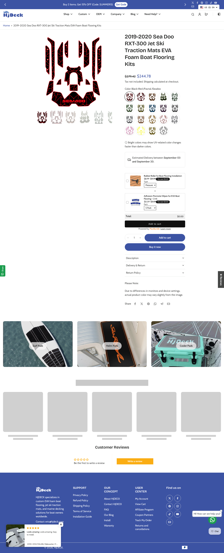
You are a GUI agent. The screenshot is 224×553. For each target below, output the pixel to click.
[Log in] (199, 14)
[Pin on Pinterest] (148, 303)
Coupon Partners (144, 514)
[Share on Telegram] (161, 303)
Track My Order (143, 520)
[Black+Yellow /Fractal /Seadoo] (141, 108)
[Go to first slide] (185, 4)
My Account (141, 498)
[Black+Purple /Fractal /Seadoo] (163, 108)
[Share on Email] (168, 303)
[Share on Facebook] (135, 303)
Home (6, 25)
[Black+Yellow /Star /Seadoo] (152, 130)
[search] (192, 14)
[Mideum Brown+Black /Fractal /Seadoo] (141, 119)
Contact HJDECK (113, 504)
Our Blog (109, 514)
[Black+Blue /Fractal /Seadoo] (152, 108)
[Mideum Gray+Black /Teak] (175, 119)
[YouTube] (215, 3)
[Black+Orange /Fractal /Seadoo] (152, 97)
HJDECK (58, 547)
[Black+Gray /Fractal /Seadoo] (175, 108)
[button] (165, 237)
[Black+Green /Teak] (175, 97)
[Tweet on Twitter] (141, 303)
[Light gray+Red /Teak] (163, 119)
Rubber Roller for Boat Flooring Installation (163, 175)
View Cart (140, 504)
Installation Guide (82, 516)
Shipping (149, 81)
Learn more (165, 228)
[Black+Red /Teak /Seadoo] (141, 97)
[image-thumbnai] (42, 117)
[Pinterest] (202, 3)
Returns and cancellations (142, 527)
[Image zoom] (74, 71)
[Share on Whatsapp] (155, 303)
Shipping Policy (81, 505)
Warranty (109, 525)
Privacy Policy (80, 495)
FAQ (106, 509)
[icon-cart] (206, 14)
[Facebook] (197, 3)
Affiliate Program (144, 509)
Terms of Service (82, 511)
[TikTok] (211, 3)
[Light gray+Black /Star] (163, 130)
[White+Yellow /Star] (141, 130)
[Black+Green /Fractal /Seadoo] (130, 108)
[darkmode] (217, 14)
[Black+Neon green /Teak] (163, 97)
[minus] (128, 238)
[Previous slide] (5, 4)
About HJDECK (112, 498)
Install (107, 520)
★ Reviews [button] (221, 279)
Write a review (135, 461)
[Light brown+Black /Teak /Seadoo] (152, 119)
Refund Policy (80, 500)
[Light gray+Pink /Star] (130, 130)
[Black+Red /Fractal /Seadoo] (130, 97)
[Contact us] (212, 519)
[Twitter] (192, 3)
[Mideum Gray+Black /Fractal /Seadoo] (130, 119)
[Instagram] (206, 3)
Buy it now (155, 246)
